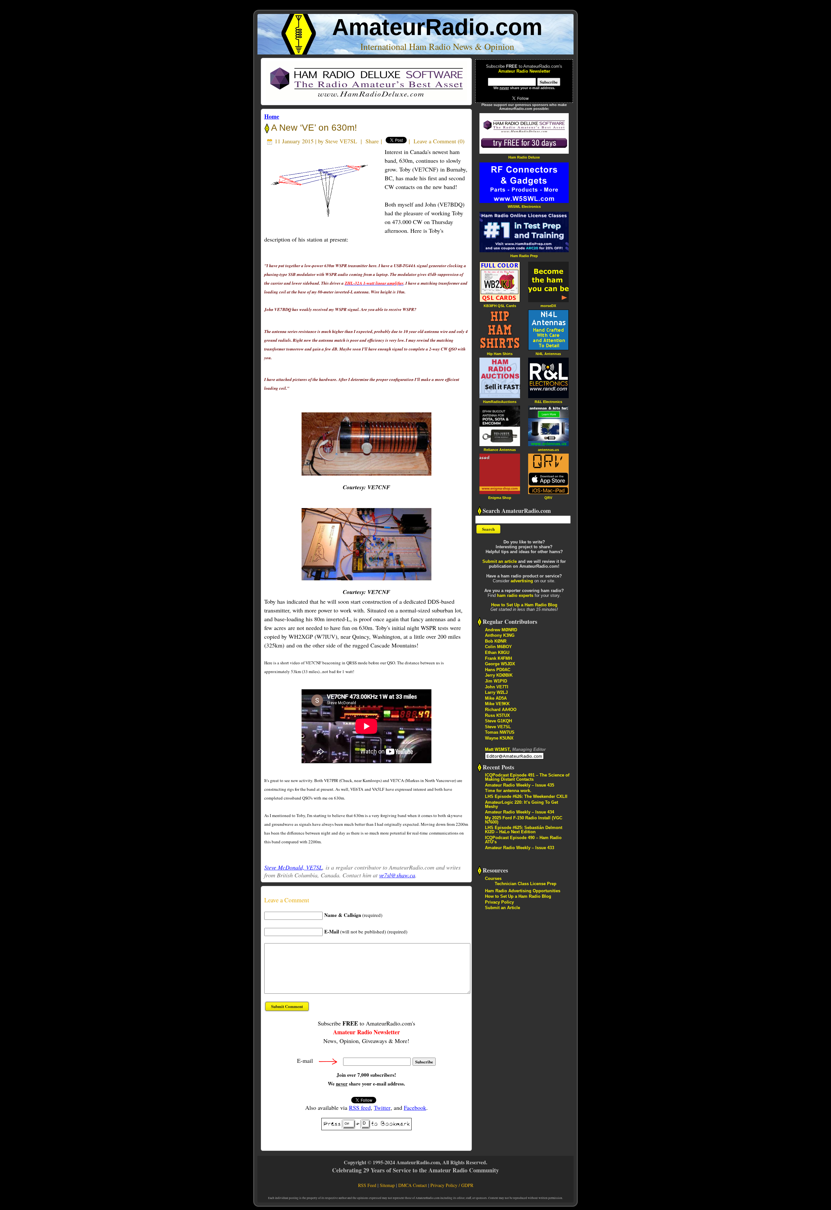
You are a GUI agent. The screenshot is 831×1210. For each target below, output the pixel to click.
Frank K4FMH (498, 658)
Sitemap (387, 1185)
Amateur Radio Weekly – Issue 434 (519, 812)
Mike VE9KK (497, 703)
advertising (522, 580)
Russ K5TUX (497, 715)
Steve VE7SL (341, 141)
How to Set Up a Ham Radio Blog (524, 604)
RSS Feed (367, 1185)
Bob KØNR (495, 641)
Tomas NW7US (500, 732)
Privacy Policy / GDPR (451, 1185)
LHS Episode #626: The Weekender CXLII (526, 796)
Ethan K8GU (497, 652)
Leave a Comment (435, 141)
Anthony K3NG (500, 635)
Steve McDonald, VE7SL (293, 867)
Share (372, 141)
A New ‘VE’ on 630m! (313, 128)
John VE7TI (496, 686)
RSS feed (360, 1107)
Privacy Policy (499, 902)
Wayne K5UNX (499, 738)
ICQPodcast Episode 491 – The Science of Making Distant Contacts (527, 777)
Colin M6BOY (498, 646)
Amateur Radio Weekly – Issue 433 (519, 847)
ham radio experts (515, 595)
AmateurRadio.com (437, 27)
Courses (493, 878)
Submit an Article (502, 907)
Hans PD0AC (497, 669)
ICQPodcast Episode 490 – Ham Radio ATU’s (523, 839)
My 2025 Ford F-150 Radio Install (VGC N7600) (523, 819)
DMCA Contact (412, 1185)
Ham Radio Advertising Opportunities (522, 890)
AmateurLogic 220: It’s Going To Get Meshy (521, 804)
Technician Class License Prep (525, 883)
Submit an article (499, 561)
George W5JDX (500, 663)
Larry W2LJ (496, 692)
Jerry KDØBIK (499, 675)
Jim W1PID (496, 681)
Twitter (382, 1107)
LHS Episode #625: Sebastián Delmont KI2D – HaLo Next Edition (523, 829)
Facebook (415, 1107)
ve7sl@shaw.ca (397, 875)
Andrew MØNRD (501, 629)
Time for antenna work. (508, 790)
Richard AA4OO (500, 709)
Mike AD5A (496, 698)
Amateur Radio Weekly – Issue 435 (519, 785)
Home (271, 116)
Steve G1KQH (498, 720)
